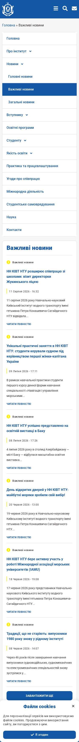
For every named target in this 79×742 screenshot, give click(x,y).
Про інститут (17, 51)
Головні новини (20, 77)
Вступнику (15, 115)
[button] (55, 8)
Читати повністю (19, 324)
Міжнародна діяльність (25, 192)
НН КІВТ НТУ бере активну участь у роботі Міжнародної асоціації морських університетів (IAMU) (38, 564)
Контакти (14, 230)
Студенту (14, 140)
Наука (11, 217)
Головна (8, 25)
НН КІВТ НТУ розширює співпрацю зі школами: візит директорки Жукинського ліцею (36, 276)
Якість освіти (17, 153)
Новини (12, 64)
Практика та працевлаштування (32, 166)
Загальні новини (21, 102)
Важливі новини (21, 89)
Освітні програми (20, 128)
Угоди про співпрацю (23, 179)
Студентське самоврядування (31, 204)
